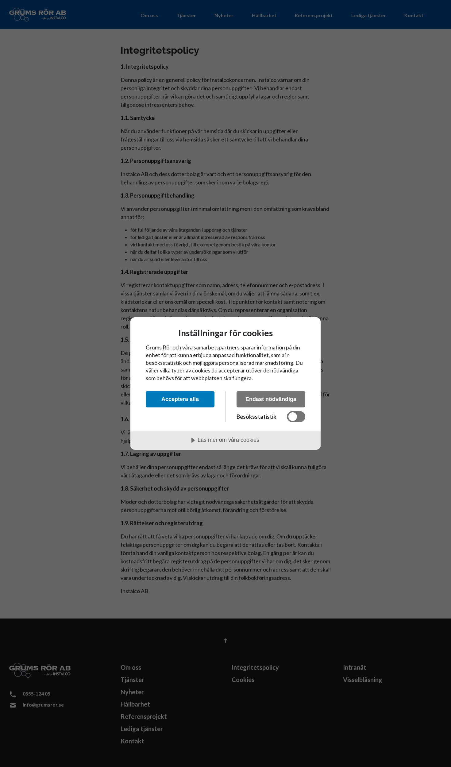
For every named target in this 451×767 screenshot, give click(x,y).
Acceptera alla (180, 399)
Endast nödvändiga (270, 399)
